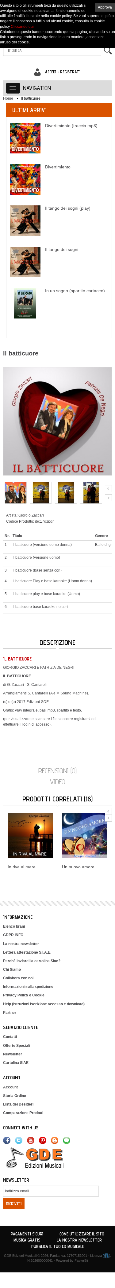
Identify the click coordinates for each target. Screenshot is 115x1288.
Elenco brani (14, 926)
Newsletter (12, 1054)
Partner (9, 1012)
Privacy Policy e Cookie (23, 995)
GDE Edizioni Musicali (20, 1255)
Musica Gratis (26, 1240)
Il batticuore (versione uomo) (36, 557)
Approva (105, 7)
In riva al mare (22, 866)
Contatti (10, 1037)
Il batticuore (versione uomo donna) (42, 545)
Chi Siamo (12, 969)
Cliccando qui (22, 26)
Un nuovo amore (78, 866)
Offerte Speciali (16, 1045)
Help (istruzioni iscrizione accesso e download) (44, 1004)
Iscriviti (13, 1203)
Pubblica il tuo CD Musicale (57, 1246)
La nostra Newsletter (79, 1240)
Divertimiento (58, 166)
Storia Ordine (14, 1096)
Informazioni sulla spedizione (28, 986)
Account (10, 1087)
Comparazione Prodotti (23, 1113)
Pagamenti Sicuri (27, 1233)
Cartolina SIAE (16, 1063)
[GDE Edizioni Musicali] (42, 1157)
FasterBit (81, 1260)
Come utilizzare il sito (81, 1233)
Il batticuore (30, 98)
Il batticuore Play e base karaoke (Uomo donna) (52, 581)
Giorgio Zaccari (31, 515)
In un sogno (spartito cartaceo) (75, 290)
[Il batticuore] (57, 421)
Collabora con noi (18, 978)
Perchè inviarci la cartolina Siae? (31, 961)
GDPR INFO (13, 935)
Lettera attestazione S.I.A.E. (27, 952)
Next (108, 497)
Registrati (70, 71)
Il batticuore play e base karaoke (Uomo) (46, 594)
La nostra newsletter (21, 944)
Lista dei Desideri (18, 1104)
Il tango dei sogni (61, 249)
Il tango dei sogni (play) (67, 208)
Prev (108, 488)
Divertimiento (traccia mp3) (71, 125)
